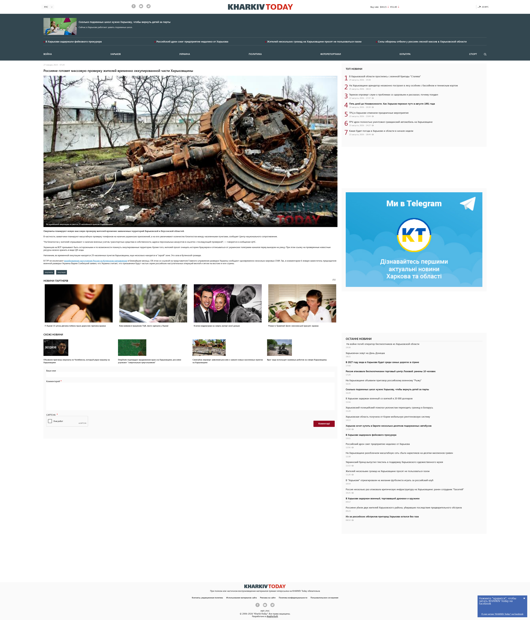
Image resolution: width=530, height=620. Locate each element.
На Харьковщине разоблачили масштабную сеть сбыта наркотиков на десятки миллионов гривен (399, 452)
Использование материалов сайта (241, 597)
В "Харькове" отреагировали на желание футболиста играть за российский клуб (389, 480)
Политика (255, 53)
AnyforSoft (272, 616)
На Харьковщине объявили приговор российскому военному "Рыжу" (384, 380)
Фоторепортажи (330, 53)
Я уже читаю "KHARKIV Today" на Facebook (502, 613)
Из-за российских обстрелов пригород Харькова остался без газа (382, 516)
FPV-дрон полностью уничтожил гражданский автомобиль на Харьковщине (391, 121)
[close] (524, 598)
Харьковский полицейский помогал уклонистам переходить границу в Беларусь (389, 407)
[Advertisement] (414, 169)
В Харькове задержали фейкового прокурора (74, 41)
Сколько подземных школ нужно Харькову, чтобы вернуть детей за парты (124, 22)
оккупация (62, 272)
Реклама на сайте (267, 597)
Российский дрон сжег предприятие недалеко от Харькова (192, 41)
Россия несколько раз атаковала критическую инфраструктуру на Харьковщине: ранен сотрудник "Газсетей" (405, 489)
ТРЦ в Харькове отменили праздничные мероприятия (379, 112)
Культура (405, 53)
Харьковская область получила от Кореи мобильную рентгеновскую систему (388, 416)
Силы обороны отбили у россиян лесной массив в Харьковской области (422, 41)
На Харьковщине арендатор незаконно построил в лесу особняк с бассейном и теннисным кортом (403, 85)
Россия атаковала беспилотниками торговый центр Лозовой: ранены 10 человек (391, 371)
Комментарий (53, 381)
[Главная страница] (265, 586)
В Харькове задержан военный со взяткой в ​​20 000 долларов (379, 398)
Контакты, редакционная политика (207, 597)
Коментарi (324, 423)
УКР (262, 610)
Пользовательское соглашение (324, 597)
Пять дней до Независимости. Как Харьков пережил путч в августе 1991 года (392, 103)
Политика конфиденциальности (293, 597)
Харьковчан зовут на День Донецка (365, 352)
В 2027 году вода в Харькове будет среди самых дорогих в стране (382, 362)
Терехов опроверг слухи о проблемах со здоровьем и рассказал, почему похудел (393, 94)
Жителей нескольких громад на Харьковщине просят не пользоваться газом (314, 41)
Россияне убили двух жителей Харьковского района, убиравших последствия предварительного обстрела (404, 507)
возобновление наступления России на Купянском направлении (95, 260)
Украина (184, 53)
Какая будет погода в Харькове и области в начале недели (381, 130)
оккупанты (49, 272)
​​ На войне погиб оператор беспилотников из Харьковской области (382, 343)
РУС (268, 610)
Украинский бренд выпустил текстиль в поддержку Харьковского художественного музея (394, 461)
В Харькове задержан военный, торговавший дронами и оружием (383, 498)
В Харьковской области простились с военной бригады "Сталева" (385, 76)
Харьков (115, 53)
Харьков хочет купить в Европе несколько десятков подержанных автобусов (388, 425)
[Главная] (260, 7)
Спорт (473, 53)
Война (47, 53)
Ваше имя (51, 370)
